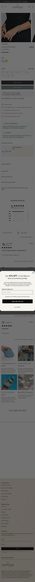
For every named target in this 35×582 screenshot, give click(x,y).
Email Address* (7, 289)
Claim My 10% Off (17, 301)
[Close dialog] (33, 273)
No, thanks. (17, 307)
